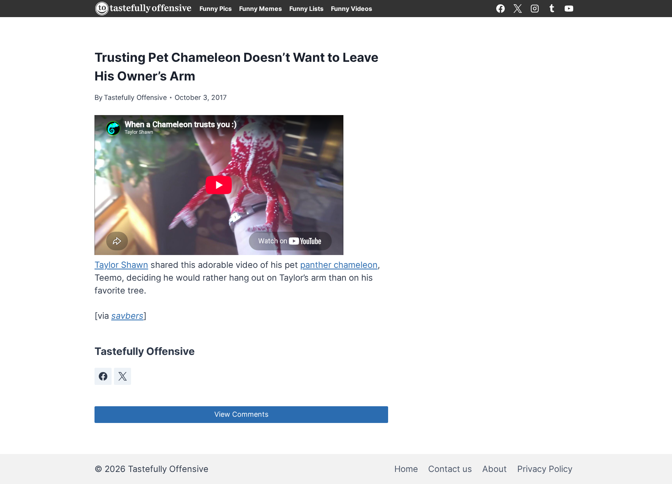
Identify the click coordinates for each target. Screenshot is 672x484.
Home (406, 469)
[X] (517, 8)
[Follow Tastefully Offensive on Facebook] (103, 376)
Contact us (450, 469)
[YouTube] (569, 8)
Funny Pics (216, 8)
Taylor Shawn (121, 265)
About (494, 469)
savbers (127, 316)
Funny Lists (306, 8)
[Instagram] (534, 8)
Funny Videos (351, 8)
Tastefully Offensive (135, 97)
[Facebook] (500, 8)
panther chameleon (339, 265)
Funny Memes (260, 8)
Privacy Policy (544, 469)
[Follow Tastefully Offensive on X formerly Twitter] (122, 376)
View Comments (241, 414)
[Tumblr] (551, 8)
